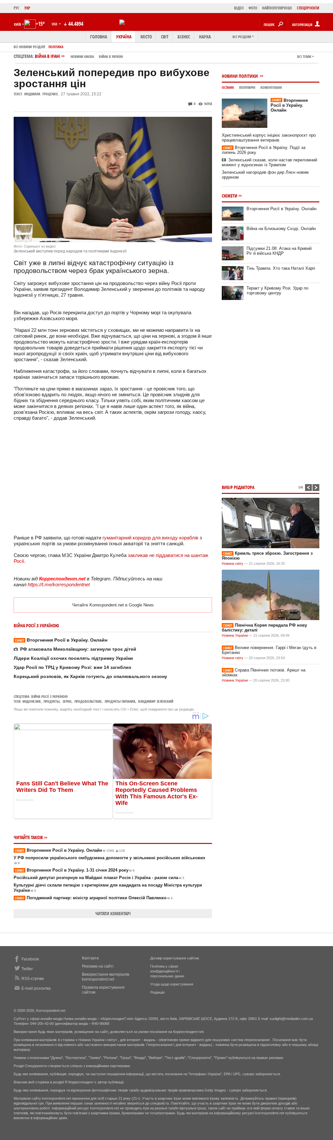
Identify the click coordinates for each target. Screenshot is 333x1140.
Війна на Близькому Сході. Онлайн (281, 228)
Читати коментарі (113, 913)
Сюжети (229, 196)
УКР (27, 8)
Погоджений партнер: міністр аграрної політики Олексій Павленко (94, 897)
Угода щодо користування (171, 984)
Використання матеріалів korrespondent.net (105, 977)
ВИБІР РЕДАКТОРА (238, 487)
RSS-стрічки (32, 978)
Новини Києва (82, 56)
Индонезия (31, 701)
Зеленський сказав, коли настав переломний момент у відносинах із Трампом (269, 162)
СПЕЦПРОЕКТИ (308, 8)
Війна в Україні (111, 56)
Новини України (235, 635)
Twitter (27, 969)
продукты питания (120, 701)
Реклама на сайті (97, 966)
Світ (164, 37)
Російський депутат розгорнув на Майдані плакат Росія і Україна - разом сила (99, 877)
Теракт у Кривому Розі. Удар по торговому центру (277, 290)
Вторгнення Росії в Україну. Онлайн (61, 640)
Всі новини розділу (29, 46)
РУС (17, 8)
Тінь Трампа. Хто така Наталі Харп (280, 268)
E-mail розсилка (36, 988)
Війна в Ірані (79, 56)
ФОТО (252, 8)
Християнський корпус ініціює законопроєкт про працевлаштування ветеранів (269, 137)
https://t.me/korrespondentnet (59, 584)
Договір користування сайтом (174, 958)
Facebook (30, 959)
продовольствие (88, 701)
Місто (146, 37)
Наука (205, 37)
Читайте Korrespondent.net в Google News (113, 605)
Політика (55, 46)
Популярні (247, 87)
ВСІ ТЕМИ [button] (304, 56)
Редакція (157, 992)
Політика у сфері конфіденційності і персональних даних (167, 971)
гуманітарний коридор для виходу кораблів (151, 537)
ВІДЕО (239, 8)
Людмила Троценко (41, 93)
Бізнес (184, 37)
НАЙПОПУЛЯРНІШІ (277, 8)
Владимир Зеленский (155, 701)
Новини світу (232, 563)
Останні (228, 87)
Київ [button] (17, 24)
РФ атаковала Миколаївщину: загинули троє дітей (78, 649)
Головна (98, 37)
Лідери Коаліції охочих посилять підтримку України (73, 658)
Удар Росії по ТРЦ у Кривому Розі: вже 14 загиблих (72, 667)
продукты (52, 701)
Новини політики (240, 76)
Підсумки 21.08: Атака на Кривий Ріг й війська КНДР (279, 251)
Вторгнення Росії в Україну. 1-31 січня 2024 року (75, 870)
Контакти (90, 958)
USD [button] (55, 23)
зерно (67, 701)
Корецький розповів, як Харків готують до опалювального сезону (90, 676)
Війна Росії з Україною (49, 696)
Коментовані (271, 87)
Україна (123, 37)
